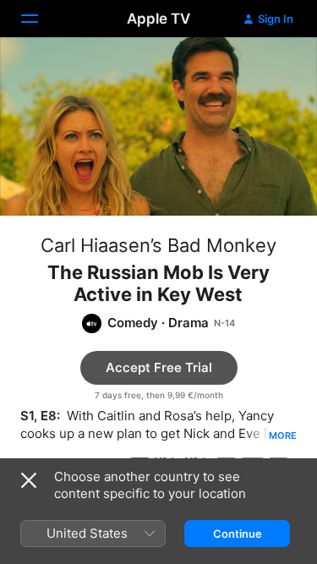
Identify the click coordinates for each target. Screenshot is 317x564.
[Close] (28, 480)
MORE (283, 435)
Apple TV (158, 18)
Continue (237, 533)
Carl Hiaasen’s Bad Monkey (158, 245)
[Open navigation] (39, 18)
